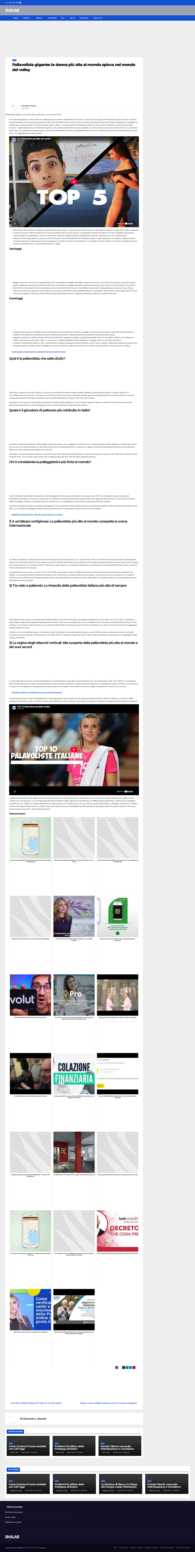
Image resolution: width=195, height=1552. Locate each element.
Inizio (15, 18)
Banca (39, 18)
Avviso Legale (10, 1517)
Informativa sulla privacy (14, 1512)
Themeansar (42, 1547)
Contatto (97, 18)
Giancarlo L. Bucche (29, 106)
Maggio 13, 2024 (16, 1490)
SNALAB (12, 10)
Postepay (52, 18)
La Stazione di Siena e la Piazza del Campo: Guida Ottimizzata (119, 1485)
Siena (103, 1481)
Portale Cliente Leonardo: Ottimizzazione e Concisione (117, 1447)
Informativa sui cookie (13, 1522)
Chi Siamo (84, 18)
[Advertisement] (97, 36)
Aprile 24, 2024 (62, 1490)
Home (115, 1547)
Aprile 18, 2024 (108, 1490)
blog (14, 60)
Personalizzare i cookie (183, 1547)
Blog (72, 18)
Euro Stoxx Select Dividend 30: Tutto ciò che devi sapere (36, 1403)
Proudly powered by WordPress (14, 1547)
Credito (27, 18)
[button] (188, 18)
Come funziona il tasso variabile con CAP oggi (27, 1447)
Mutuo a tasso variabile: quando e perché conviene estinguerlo (109, 1403)
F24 (63, 18)
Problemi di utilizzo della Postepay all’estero (69, 1447)
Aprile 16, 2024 (154, 1490)
